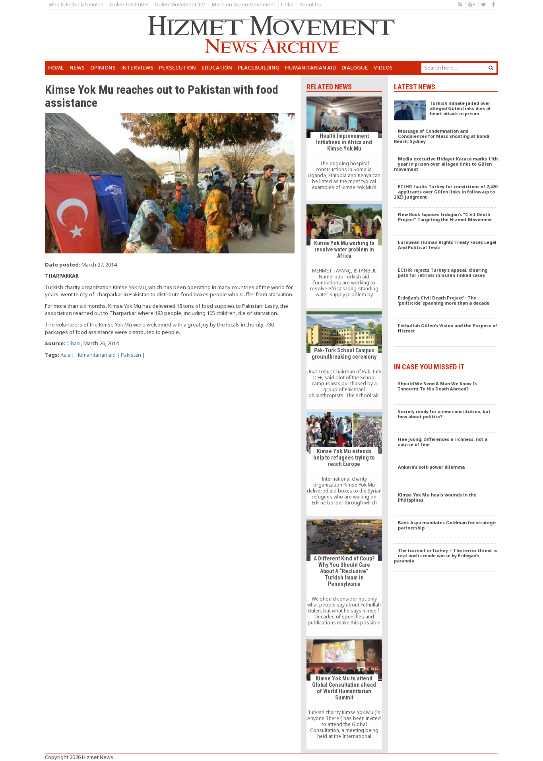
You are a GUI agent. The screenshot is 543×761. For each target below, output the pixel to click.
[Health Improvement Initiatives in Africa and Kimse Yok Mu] (344, 148)
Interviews (137, 67)
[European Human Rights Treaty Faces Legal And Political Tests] (446, 249)
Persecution (177, 67)
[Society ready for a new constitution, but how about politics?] (446, 419)
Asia (65, 354)
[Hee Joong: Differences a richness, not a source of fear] (446, 446)
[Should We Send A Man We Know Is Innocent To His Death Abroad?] (446, 391)
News (77, 67)
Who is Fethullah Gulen (76, 4)
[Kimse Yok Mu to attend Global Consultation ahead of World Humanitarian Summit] (344, 694)
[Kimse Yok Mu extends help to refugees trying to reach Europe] (344, 464)
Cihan (73, 343)
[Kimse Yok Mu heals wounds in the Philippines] (446, 502)
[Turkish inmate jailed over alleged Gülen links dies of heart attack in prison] (446, 110)
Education (217, 67)
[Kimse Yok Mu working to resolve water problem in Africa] (344, 256)
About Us (310, 4)
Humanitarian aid (96, 354)
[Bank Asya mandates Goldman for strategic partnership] (446, 530)
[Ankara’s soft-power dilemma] (446, 474)
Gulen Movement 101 (180, 4)
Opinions (103, 67)
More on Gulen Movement (243, 4)
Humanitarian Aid (310, 67)
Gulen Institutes (129, 4)
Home (56, 67)
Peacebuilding (258, 67)
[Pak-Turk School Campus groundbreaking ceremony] (344, 360)
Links (287, 4)
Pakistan (131, 354)
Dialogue (354, 67)
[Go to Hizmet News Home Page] (271, 35)
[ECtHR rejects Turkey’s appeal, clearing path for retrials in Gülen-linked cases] (446, 277)
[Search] (490, 68)
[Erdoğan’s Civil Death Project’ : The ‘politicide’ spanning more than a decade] (446, 305)
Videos (383, 67)
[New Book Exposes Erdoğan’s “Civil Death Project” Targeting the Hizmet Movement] (446, 222)
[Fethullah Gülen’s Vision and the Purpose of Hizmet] (446, 333)
